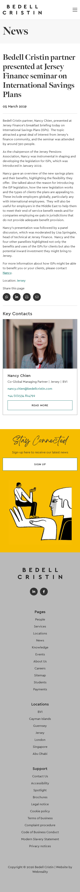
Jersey (21, 281)
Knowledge (40, 647)
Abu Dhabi (40, 754)
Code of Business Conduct (40, 832)
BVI (40, 712)
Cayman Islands (40, 719)
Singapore (40, 747)
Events (40, 654)
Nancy (7, 273)
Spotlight (40, 790)
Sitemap (40, 675)
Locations (40, 633)
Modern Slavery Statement (40, 839)
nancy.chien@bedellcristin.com (30, 389)
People (40, 619)
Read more (40, 405)
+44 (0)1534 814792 (21, 396)
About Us (40, 661)
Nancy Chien (19, 375)
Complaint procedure (40, 825)
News (40, 640)
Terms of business (40, 818)
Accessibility (40, 783)
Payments (40, 689)
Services (40, 626)
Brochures (40, 797)
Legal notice (40, 804)
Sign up (40, 464)
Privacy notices (40, 846)
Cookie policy (40, 811)
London (40, 740)
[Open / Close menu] (75, 9)
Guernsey (40, 726)
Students (40, 682)
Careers (40, 668)
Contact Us (40, 776)
